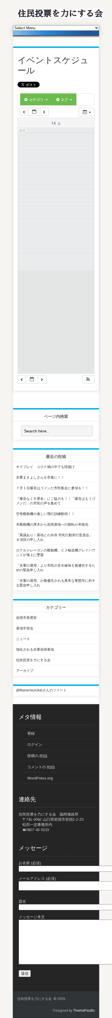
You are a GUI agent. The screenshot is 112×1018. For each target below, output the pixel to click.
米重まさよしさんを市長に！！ (40, 477)
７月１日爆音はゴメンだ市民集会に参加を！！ (52, 487)
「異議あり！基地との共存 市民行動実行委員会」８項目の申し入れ (54, 537)
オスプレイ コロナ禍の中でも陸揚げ (45, 466)
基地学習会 (24, 627)
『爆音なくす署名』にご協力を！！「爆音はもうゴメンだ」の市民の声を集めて (55, 500)
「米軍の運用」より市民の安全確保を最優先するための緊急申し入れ (55, 567)
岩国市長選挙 (26, 617)
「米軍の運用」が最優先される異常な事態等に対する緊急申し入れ (55, 582)
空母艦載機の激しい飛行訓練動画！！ (45, 513)
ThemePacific (84, 1011)
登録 (31, 733)
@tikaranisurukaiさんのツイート (41, 689)
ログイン (34, 744)
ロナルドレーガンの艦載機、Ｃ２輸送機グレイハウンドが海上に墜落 (55, 552)
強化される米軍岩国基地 (35, 649)
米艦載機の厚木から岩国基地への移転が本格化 (52, 524)
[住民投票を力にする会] (60, 17)
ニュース (23, 638)
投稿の (37, 756)
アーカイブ (24, 670)
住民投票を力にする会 (33, 659)
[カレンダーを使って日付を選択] (34, 112)
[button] (88, 379)
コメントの (41, 767)
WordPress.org (40, 778)
